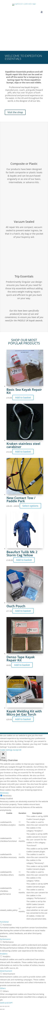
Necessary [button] (4, 793)
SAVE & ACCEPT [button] (6, 1003)
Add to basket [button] (23, 397)
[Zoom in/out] (1, 1006)
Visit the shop (15, 112)
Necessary (7, 795)
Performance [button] (5, 939)
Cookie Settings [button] (6, 750)
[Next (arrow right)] (3, 1009)
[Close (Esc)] (8, 1006)
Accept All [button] (17, 750)
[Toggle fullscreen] (3, 1006)
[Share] (6, 1006)
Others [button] (3, 988)
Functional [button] (4, 922)
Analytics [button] (3, 953)
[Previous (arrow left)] (1, 1009)
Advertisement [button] (6, 971)
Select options (30, 505)
